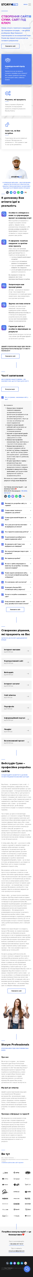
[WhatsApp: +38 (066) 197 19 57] (18, 192)
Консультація (10, 389)
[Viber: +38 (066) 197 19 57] (14, 192)
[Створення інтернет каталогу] (16, 685)
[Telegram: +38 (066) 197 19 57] (11, 192)
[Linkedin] (22, 192)
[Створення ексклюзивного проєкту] (16, 742)
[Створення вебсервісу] (16, 673)
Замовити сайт (10, 46)
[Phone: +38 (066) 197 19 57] (7, 192)
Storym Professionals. (8, 1268)
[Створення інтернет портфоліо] (16, 707)
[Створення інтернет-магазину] (16, 651)
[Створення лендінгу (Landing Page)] (16, 730)
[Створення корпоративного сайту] (16, 662)
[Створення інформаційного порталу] (16, 719)
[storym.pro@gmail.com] (25, 192)
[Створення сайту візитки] (16, 696)
